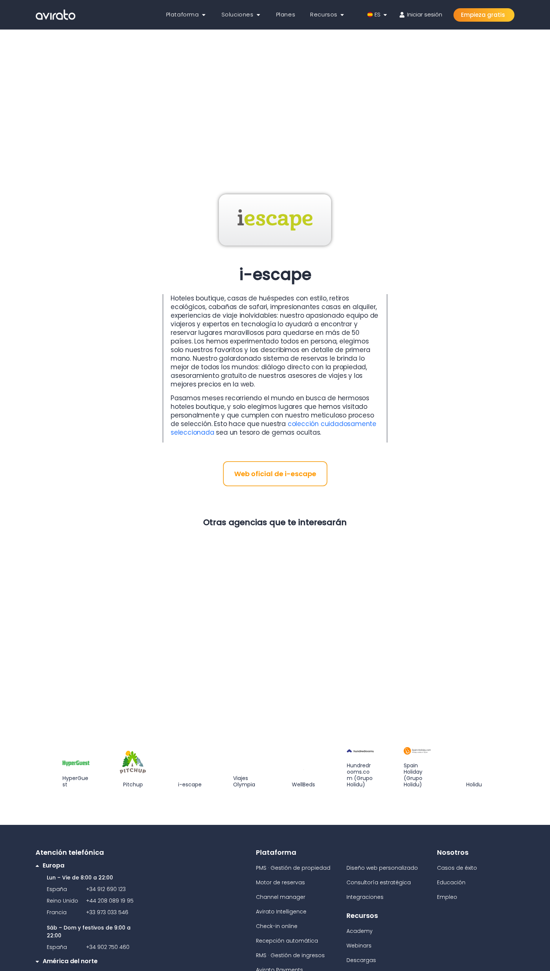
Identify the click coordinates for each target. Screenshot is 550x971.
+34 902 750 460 (107, 947)
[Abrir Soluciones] (258, 14)
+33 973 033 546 (107, 912)
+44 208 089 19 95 (110, 900)
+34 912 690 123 (106, 889)
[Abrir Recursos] (342, 14)
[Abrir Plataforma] (204, 14)
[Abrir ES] (385, 14)
